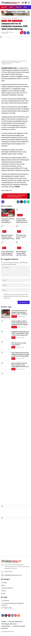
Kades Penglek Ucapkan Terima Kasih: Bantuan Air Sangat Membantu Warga (22, 220)
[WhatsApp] (28, 201)
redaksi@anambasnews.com (13, 575)
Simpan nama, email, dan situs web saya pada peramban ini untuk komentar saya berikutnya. (16, 296)
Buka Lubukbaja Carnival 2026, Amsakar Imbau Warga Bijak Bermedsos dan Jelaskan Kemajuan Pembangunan (22, 253)
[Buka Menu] (26, 3)
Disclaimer (4, 628)
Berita (9, 20)
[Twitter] (21, 201)
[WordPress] (12, 615)
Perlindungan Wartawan (9, 624)
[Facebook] (18, 201)
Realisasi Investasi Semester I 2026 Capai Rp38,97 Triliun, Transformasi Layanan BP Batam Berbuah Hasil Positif (8, 237)
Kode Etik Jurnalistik (19, 626)
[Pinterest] (9, 615)
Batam (4, 231)
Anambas (4, 20)
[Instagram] (15, 615)
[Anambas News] (10, 2)
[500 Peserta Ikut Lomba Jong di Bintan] (23, 229)
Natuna (3, 591)
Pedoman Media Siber (15, 621)
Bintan (18, 231)
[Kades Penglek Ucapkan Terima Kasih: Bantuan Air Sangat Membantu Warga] (23, 213)
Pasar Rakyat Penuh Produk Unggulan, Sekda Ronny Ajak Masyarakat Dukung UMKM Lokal (7, 253)
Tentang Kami (5, 626)
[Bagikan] (28, 32)
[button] (23, 3)
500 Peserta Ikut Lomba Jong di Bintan (21, 236)
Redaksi (3, 32)
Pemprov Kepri (7, 608)
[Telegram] (24, 201)
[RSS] (18, 615)
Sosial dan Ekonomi (17, 20)
